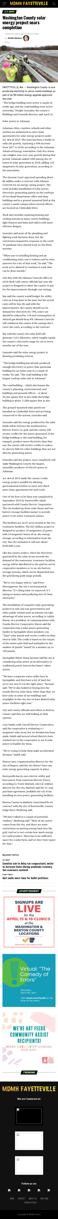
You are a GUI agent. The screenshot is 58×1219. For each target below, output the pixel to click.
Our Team (44, 1198)
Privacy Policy (30, 1202)
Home (12, 1198)
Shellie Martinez (15, 38)
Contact (21, 1198)
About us (33, 1198)
